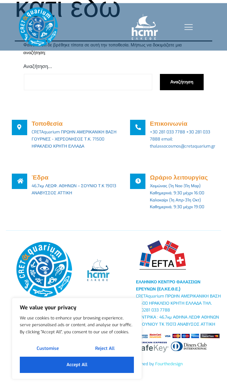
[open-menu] (187, 27)
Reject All (105, 348)
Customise (48, 348)
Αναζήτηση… (37, 66)
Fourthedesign (169, 364)
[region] (77, 338)
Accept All (77, 365)
